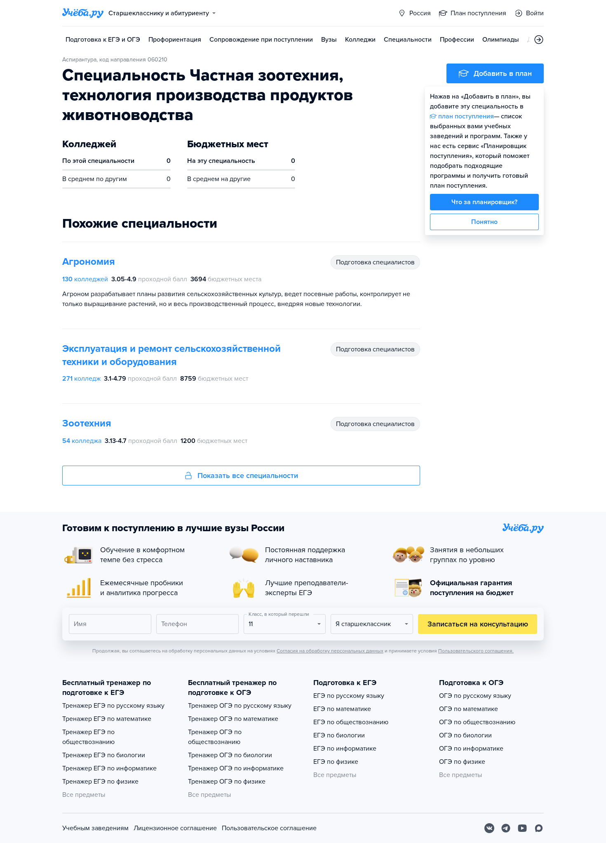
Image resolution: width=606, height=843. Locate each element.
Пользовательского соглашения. (476, 651)
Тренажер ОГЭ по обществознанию (215, 737)
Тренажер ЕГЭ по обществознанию (88, 737)
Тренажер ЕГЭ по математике (106, 719)
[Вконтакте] (489, 828)
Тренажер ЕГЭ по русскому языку (113, 706)
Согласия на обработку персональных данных (330, 651)
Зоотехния (86, 423)
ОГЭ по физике (462, 762)
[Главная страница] (82, 13)
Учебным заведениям (95, 828)
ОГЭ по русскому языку (475, 696)
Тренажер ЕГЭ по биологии (103, 755)
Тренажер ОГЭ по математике (233, 719)
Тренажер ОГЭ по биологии (230, 755)
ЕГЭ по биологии (339, 735)
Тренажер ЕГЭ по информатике (109, 768)
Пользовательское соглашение (269, 828)
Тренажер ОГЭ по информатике (236, 768)
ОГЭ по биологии (465, 735)
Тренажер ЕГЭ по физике (100, 781)
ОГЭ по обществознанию (477, 722)
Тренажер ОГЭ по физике (226, 781)
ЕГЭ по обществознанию (350, 722)
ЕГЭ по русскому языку (348, 696)
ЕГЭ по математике (342, 709)
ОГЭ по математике (468, 709)
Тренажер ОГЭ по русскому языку (239, 706)
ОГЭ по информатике (471, 748)
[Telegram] (506, 828)
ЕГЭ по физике (335, 762)
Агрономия (88, 262)
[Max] (539, 828)
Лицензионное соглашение (175, 828)
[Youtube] (522, 828)
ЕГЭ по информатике (344, 748)
